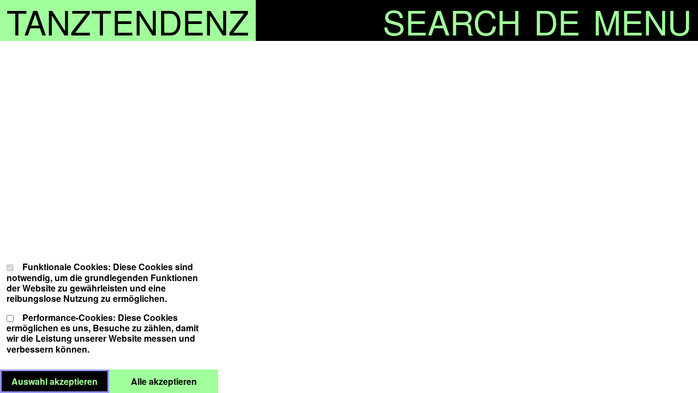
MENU (642, 20)
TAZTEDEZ (128, 20)
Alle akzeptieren (174, 381)
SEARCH (452, 20)
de (557, 20)
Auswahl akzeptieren (60, 381)
